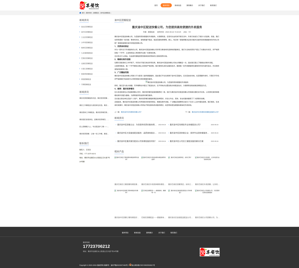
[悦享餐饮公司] (89, 5)
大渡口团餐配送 (87, 68)
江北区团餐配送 (87, 37)
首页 (156, 5)
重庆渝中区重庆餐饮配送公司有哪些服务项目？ (137, 141)
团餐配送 (96, 13)
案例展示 (190, 5)
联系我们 (213, 5)
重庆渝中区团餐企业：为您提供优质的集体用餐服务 (137, 124)
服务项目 (166, 5)
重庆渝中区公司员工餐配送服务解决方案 (186, 141)
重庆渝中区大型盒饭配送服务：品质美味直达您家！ (137, 132)
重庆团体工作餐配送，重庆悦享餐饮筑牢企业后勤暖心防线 (94, 112)
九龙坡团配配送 (87, 53)
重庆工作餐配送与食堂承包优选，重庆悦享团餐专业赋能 (94, 105)
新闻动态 (178, 5)
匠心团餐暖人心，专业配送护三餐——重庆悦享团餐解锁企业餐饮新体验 (94, 126)
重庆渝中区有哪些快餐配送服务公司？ (206, 112)
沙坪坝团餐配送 (87, 42)
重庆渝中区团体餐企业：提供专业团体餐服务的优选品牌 (190, 132)
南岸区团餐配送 (87, 47)
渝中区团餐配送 (105, 13)
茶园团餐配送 (86, 79)
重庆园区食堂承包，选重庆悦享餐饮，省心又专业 (94, 119)
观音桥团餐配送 (87, 74)
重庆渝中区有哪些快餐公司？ (131, 112)
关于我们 (201, 5)
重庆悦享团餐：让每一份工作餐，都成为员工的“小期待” (94, 133)
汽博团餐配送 (86, 84)
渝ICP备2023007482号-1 (120, 265)
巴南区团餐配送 (87, 58)
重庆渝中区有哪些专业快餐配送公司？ (186, 124)
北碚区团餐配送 (87, 63)
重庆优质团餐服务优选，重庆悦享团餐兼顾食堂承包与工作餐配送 (94, 98)
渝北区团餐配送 (87, 26)
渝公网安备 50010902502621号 (143, 265)
